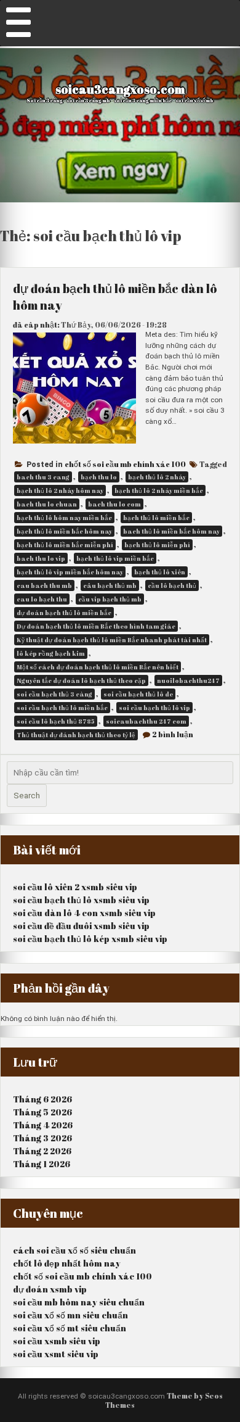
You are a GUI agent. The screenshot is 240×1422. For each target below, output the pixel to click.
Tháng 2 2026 (42, 1151)
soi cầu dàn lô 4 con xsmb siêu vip (84, 913)
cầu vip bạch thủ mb (110, 599)
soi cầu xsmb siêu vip (56, 1341)
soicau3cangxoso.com (120, 89)
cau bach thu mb (44, 585)
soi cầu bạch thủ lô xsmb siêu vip (81, 900)
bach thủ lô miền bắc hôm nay (171, 531)
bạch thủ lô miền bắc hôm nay (64, 531)
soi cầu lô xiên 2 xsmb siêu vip (75, 887)
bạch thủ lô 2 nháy (157, 477)
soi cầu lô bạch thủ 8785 (56, 721)
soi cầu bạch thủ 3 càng (54, 694)
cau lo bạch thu (42, 599)
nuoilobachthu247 (188, 680)
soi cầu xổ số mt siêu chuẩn (69, 1328)
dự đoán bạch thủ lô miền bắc (64, 612)
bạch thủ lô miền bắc (156, 517)
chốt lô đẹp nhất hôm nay (67, 1263)
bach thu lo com (114, 504)
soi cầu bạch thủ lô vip (154, 707)
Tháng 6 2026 (42, 1099)
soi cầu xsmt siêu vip (55, 1354)
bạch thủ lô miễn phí (157, 544)
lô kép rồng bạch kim (51, 653)
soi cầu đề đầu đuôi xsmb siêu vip (81, 926)
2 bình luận (172, 734)
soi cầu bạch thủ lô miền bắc (62, 707)
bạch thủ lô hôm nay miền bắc (64, 517)
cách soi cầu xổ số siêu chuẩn (74, 1250)
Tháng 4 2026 (43, 1125)
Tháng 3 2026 (42, 1138)
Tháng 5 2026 (42, 1112)
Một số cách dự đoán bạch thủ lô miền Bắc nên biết (97, 667)
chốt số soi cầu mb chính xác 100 (125, 464)
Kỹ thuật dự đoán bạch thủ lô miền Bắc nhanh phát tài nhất (112, 639)
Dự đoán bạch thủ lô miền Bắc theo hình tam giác (96, 626)
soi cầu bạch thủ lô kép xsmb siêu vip (90, 939)
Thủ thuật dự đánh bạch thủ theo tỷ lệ (76, 734)
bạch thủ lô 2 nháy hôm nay (60, 490)
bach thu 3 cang (43, 477)
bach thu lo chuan (47, 504)
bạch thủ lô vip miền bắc (115, 558)
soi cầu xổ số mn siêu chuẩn (70, 1315)
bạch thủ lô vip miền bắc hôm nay (70, 572)
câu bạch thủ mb (110, 585)
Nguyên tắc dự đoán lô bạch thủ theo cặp (81, 680)
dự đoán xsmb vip (50, 1289)
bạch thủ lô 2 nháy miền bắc (158, 490)
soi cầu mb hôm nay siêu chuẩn (79, 1302)
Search (27, 795)
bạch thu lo (99, 477)
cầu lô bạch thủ (172, 585)
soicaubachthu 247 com (146, 721)
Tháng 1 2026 (41, 1164)
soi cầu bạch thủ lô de (138, 694)
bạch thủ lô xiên (159, 572)
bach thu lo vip (41, 558)
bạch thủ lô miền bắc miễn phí (65, 544)
